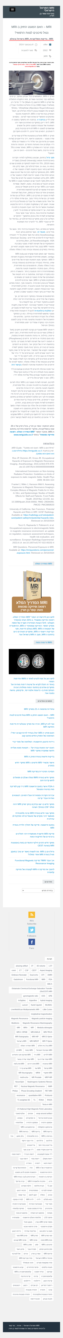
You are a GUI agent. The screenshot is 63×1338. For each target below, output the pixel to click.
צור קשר (12, 1326)
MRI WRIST (34, 1041)
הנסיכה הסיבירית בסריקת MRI (41, 771)
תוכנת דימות (35, 1299)
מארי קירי (48, 1204)
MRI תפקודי (47, 1073)
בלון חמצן (20, 1136)
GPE (50, 996)
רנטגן (25, 1285)
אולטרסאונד (20, 1113)
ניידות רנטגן (16, 1231)
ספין (36, 1245)
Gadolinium (18, 979)
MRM (38, 1073)
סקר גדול (50, 157)
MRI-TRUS (48, 1032)
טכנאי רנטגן (21, 1190)
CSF (26, 970)
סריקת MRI (48, 1254)
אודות (19, 1326)
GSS (43, 996)
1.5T (50, 966)
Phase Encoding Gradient (31, 1091)
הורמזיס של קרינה (19, 1168)
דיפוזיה (37, 1163)
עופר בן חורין (35, 1254)
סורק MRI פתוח (46, 1240)
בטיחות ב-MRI (46, 1136)
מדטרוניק (48, 1208)
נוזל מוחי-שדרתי (30, 1231)
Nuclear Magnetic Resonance (33, 1086)
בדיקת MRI (36, 1132)
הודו (31, 1168)
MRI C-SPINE (22, 1032)
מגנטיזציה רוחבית (19, 1204)
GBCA (49, 984)
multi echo (24, 1077)
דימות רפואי (48, 1163)
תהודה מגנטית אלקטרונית (42, 1294)
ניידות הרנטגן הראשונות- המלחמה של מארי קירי (33, 742)
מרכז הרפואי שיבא (30, 1227)
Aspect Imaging (46, 970)
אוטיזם (30, 1113)
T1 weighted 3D (23, 1100)
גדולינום (49, 1141)
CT (20, 970)
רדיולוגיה (37, 1281)
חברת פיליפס (39, 1186)
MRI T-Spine (47, 1041)
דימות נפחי (35, 1159)
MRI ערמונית (47, 1064)
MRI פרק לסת (19, 1064)
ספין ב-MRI (27, 1245)
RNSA (49, 1100)
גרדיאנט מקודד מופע (44, 1150)
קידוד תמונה (39, 1272)
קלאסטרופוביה (46, 1276)
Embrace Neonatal (19, 975)
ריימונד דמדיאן (46, 1285)
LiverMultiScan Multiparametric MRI (25, 1009)
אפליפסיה (19, 1123)
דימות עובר (24, 1159)
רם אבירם (34, 1285)
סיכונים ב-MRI (47, 1245)
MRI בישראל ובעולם (19, 39)
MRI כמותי (29, 1050)
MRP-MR (48, 1077)
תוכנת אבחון (47, 1299)
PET (16, 1086)
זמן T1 (49, 1186)
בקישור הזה (16, 364)
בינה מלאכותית (32, 1136)
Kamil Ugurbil (36, 1005)
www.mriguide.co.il (23, 435)
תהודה (42, 1290)
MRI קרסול (48, 1068)
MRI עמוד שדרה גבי (44, 1059)
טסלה (42, 1195)
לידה (38, 1199)
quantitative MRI (35, 1095)
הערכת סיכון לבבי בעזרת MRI (24, 1177)
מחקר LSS (48, 1217)
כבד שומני (22, 1195)
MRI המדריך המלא (43, 563)
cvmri (14, 970)
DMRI (50, 975)
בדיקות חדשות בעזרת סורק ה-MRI (39, 756)
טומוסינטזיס (33, 1190)
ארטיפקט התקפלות (45, 1127)
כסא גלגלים (48, 1199)
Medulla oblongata (44, 1028)
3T (32, 966)
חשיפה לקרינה (46, 1190)
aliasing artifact (22, 966)
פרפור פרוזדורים (32, 1267)
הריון (50, 1181)
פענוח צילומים (47, 1267)
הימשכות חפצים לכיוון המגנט (25, 1172)
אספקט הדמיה (46, 1123)
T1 (34, 1100)
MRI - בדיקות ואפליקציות (41, 39)
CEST (34, 970)
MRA (25, 1028)
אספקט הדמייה (32, 1123)
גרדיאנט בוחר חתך (45, 1145)
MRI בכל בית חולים (45, 1046)
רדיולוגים (27, 1281)
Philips (15, 1091)
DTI (42, 975)
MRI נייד (37, 1055)
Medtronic (15, 1023)
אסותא (20, 1118)
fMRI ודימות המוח (44, 642)
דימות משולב (47, 1159)
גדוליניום (40, 1141)
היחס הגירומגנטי (46, 1172)
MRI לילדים (48, 1055)
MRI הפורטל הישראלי (47, 9)
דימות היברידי (29, 1154)
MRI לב (19, 1050)
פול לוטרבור (16, 1254)
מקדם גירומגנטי (46, 1227)
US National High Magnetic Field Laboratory (34, 1109)
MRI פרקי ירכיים (33, 1064)
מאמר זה (41, 232)
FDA (50, 979)
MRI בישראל (21, 1041)
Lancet (25, 1005)
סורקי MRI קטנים (20, 1240)
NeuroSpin (19, 1082)
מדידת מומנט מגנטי (34, 1208)
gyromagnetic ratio (30, 996)
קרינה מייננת (25, 1276)
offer (45, 44)
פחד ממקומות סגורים (44, 1263)
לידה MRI (29, 1199)
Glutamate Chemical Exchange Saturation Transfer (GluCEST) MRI (32, 989)
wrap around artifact (44, 1113)
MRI (46, 56)
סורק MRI (34, 1236)
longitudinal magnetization (41, 1014)
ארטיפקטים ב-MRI (28, 1127)
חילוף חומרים (26, 1186)
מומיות (49, 1213)
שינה (50, 1290)
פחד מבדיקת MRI (25, 1258)
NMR (50, 1086)
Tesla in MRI (47, 1104)
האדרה (29, 1163)
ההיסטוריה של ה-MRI (44, 1168)
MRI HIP (35, 1037)
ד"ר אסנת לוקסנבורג (44, 1154)
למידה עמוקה (18, 1199)
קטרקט (49, 1272)
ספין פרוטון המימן (45, 1249)
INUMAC (48, 1005)
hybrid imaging (46, 1000)
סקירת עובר (32, 1249)
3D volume (41, 966)
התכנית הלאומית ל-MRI (36, 1181)
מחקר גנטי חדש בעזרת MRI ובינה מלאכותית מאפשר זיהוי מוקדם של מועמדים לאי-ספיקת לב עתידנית (33, 816)
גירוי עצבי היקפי (27, 1141)
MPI (32, 1028)
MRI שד (38, 1068)
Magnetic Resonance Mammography (37, 1023)
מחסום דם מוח (21, 1213)
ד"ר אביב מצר (28, 1150)
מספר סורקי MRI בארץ (43, 1222)
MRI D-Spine (47, 1037)
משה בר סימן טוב (45, 1231)
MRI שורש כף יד (25, 1068)
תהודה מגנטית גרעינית (21, 1294)
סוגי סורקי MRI (46, 1236)
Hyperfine (33, 1000)
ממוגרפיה (15, 1217)
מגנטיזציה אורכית (35, 1204)
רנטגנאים (16, 1285)
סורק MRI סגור (22, 1236)
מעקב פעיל (28, 1222)
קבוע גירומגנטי (18, 1267)
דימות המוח (16, 1154)
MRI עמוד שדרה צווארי (25, 1059)
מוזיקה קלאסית (18, 1208)
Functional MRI (32, 979)
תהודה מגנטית (31, 1290)
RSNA (41, 1100)
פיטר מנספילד (28, 1263)
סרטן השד (20, 1249)
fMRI (43, 979)
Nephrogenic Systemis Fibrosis (39, 1082)
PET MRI (48, 1091)
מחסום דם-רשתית (37, 1213)
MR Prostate (36, 1077)
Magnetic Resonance (19, 1019)
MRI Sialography (22, 1037)
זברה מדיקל (20, 1181)
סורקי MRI (33, 1240)
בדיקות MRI (47, 1132)
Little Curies (47, 1009)
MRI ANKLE (35, 1032)
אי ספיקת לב (30, 1118)
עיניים (26, 1254)
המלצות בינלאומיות (43, 311)
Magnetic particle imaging (42, 1019)
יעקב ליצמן (33, 1195)
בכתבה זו (41, 119)
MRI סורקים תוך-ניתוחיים (21, 1055)
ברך (11, 1136)
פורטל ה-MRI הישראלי (44, 1258)
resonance (21, 1095)
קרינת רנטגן (48, 1281)
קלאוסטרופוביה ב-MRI (23, 1272)
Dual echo (34, 975)
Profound (48, 1095)
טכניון (50, 1195)
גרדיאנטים (31, 1145)
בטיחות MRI (23, 1132)
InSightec (22, 1000)
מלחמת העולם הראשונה (32, 1217)
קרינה (36, 1276)
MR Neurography (25, 1073)
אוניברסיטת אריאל (45, 1118)
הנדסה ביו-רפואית (45, 1177)
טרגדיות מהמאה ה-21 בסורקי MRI (39, 709)
